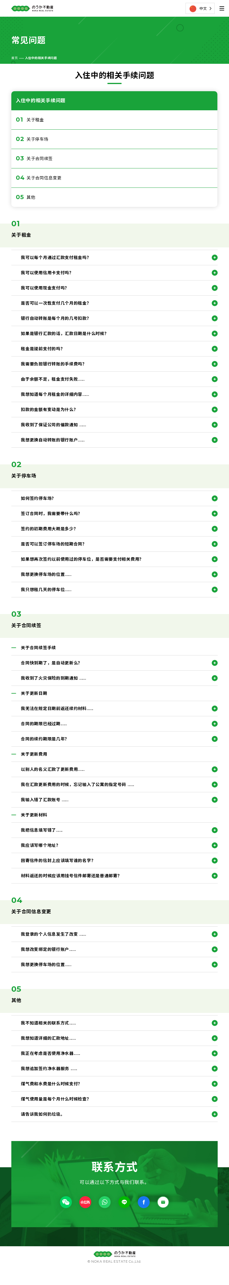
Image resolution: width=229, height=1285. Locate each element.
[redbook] (85, 1202)
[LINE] (124, 1202)
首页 (14, 58)
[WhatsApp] (105, 1202)
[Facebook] (144, 1202)
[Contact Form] (163, 1202)
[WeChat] (66, 1202)
